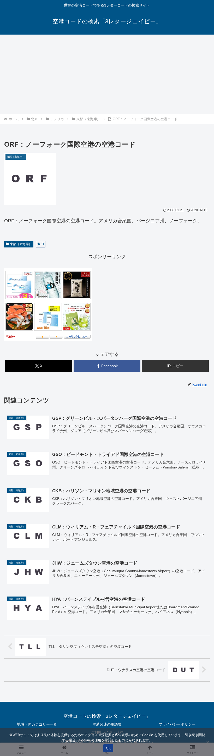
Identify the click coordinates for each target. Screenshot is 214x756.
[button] (175, 366)
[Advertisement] (107, 74)
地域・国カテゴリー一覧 (37, 724)
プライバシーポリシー (177, 724)
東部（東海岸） (21, 244)
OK (108, 748)
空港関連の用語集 (107, 724)
